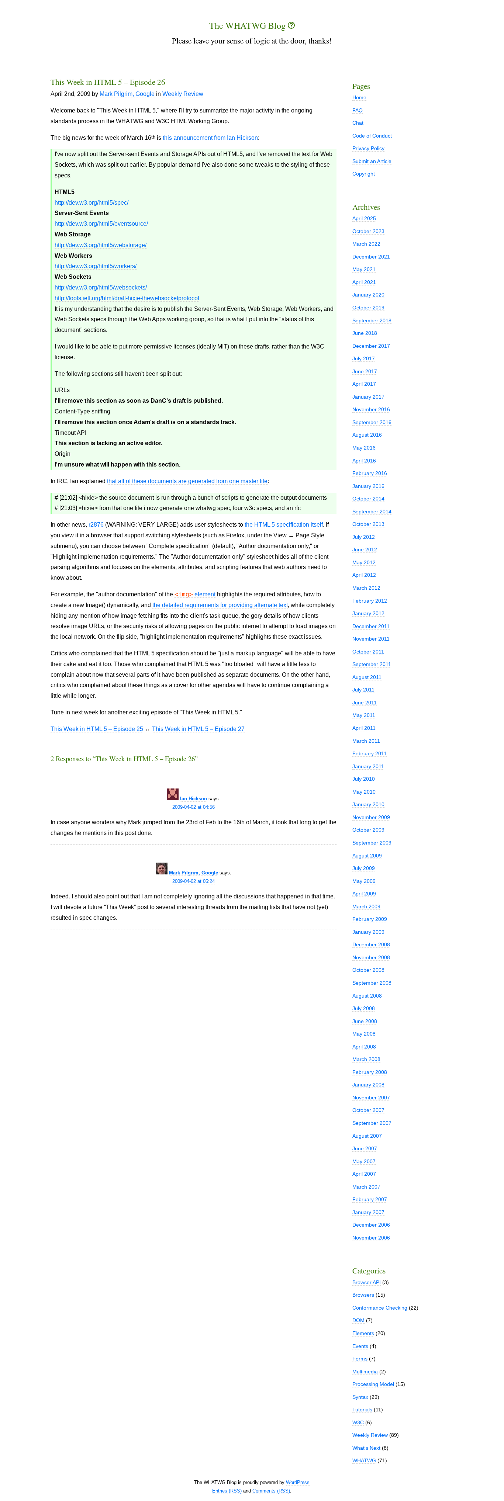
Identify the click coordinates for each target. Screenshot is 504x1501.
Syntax (360, 1397)
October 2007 (368, 1110)
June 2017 (364, 371)
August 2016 (367, 435)
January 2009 (368, 932)
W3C (358, 1422)
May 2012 (364, 562)
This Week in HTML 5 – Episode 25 (97, 729)
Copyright (363, 174)
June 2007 (364, 1148)
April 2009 (364, 894)
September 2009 (371, 843)
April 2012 (364, 575)
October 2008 (368, 970)
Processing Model (373, 1384)
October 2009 (368, 830)
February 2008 (369, 1072)
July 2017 (363, 358)
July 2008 (363, 1008)
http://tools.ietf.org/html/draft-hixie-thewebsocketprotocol (127, 298)
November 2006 (371, 1238)
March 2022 (366, 244)
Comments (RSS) (271, 1491)
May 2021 (364, 269)
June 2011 (364, 703)
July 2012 (363, 537)
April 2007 (364, 1174)
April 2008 (364, 1047)
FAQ (357, 110)
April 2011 (364, 728)
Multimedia (365, 1372)
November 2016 (371, 409)
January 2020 (368, 295)
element (195, 594)
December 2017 (371, 346)
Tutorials (362, 1409)
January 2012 (368, 613)
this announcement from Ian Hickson (210, 138)
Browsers (363, 1295)
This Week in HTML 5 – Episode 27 (198, 729)
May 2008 (364, 1034)
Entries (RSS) (227, 1491)
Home (359, 97)
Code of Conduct (372, 136)
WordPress (298, 1482)
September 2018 (371, 320)
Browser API (366, 1282)
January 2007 (368, 1212)
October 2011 (368, 652)
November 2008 (371, 957)
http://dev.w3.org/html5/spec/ (91, 203)
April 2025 (364, 218)
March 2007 (366, 1187)
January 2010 (368, 804)
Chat (357, 123)
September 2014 (371, 511)
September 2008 (371, 983)
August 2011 (367, 677)
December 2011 (371, 626)
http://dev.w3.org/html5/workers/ (96, 266)
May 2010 (364, 792)
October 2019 (368, 308)
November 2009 (371, 817)
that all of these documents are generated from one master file (187, 481)
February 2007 (369, 1199)
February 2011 (369, 753)
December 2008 (371, 944)
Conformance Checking (379, 1308)
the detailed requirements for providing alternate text (220, 605)
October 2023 (368, 231)
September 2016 (371, 422)
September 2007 (371, 1123)
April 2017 (364, 384)
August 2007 (367, 1136)
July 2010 (363, 779)
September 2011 (371, 664)
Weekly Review (182, 94)
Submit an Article (371, 161)
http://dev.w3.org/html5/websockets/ (101, 287)
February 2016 (369, 473)
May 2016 (364, 448)
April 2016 (364, 461)
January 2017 (368, 397)
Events (360, 1346)
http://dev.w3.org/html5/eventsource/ (101, 224)
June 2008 (364, 1021)
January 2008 (368, 1085)
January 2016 (368, 486)
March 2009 (366, 906)
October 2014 (368, 499)
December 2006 (371, 1225)
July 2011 (363, 690)
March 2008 (366, 1059)
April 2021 (364, 282)
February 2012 (369, 601)
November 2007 (371, 1097)
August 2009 (367, 856)
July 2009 (363, 868)
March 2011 (366, 741)
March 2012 (366, 588)
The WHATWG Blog (248, 25)
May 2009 (364, 881)
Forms (359, 1359)
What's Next (366, 1448)
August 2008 (367, 996)
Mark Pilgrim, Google (127, 94)
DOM (358, 1320)
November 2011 (371, 639)
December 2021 (371, 257)
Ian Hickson (193, 798)
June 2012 (364, 549)
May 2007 (364, 1161)
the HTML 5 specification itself (284, 524)
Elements (363, 1333)
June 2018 (364, 333)
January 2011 (368, 766)
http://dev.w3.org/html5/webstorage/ (100, 245)
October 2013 (368, 524)
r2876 (96, 524)
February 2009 (369, 919)
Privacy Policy (368, 148)
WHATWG (364, 1460)
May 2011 (363, 715)
